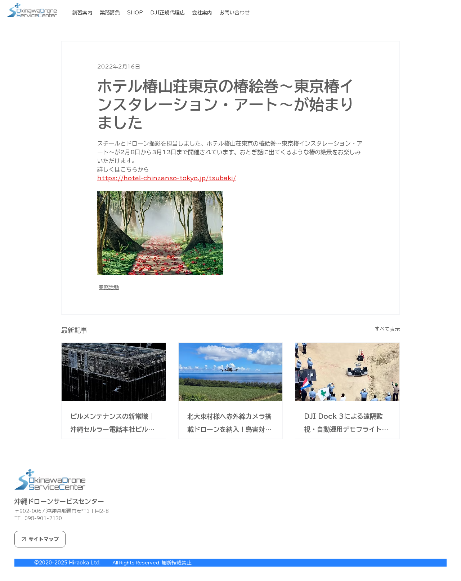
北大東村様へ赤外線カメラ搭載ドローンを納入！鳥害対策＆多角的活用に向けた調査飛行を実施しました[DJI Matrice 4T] (229, 424)
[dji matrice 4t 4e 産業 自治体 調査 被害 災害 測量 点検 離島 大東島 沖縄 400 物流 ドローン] (231, 372)
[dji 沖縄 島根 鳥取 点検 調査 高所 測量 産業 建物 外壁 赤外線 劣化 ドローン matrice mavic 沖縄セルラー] (114, 372)
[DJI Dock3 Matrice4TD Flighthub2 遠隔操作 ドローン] (347, 372)
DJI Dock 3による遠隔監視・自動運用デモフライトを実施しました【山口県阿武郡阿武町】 (346, 424)
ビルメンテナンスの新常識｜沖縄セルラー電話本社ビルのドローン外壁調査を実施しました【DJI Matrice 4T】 (112, 424)
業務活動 (109, 287)
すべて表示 (387, 329)
